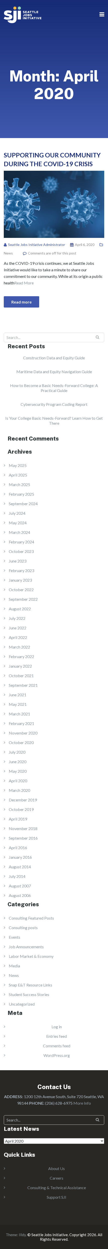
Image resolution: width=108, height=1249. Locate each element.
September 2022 (23, 599)
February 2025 (21, 494)
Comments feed (56, 1045)
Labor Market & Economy (31, 956)
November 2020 (23, 732)
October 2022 (21, 589)
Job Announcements (26, 946)
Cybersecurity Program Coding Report (54, 404)
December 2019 (23, 799)
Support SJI (56, 1197)
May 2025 (18, 465)
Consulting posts (23, 927)
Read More (24, 282)
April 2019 (18, 818)
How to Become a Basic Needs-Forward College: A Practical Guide (54, 388)
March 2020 (19, 790)
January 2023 (20, 580)
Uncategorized (22, 1004)
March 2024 (19, 532)
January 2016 (20, 857)
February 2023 (21, 570)
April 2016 (18, 847)
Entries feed (56, 1036)
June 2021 (17, 694)
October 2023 (21, 551)
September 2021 (23, 685)
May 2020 (18, 771)
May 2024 (18, 522)
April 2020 (18, 780)
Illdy (22, 1234)
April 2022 (18, 637)
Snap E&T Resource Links (30, 984)
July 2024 (17, 513)
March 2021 (19, 713)
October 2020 (21, 742)
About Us (56, 1168)
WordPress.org (56, 1055)
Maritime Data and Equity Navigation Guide (54, 371)
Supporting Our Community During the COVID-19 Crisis (52, 159)
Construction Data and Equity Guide (54, 357)
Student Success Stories (29, 994)
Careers (56, 1178)
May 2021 (18, 704)
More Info (82, 1103)
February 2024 (21, 541)
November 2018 (23, 828)
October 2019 (21, 809)
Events (14, 937)
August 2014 (20, 866)
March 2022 (19, 646)
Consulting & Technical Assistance (56, 1187)
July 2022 (17, 618)
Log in (56, 1026)
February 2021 (21, 723)
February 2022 (21, 656)
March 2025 (19, 484)
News (8, 253)
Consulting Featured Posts (31, 918)
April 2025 (18, 474)
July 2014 (17, 876)
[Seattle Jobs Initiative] (22, 14)
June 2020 (17, 761)
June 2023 (17, 560)
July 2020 (17, 752)
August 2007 (20, 885)
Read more (21, 301)
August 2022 (20, 608)
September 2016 (23, 838)
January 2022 (20, 666)
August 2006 (20, 895)
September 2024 (23, 503)
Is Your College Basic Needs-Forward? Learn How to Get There (54, 420)
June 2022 (17, 627)
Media (14, 965)
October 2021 (21, 675)
